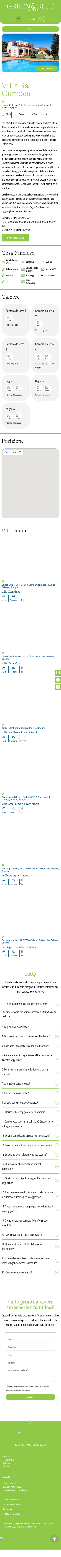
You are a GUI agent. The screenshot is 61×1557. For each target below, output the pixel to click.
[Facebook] (58, 680)
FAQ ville (6, 1466)
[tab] (30, 29)
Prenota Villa (15, 237)
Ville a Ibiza (7, 1457)
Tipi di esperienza (9, 1463)
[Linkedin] (58, 687)
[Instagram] (58, 673)
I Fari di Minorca (8, 1460)
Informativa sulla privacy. (23, 1390)
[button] (18, 19)
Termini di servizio (44, 1386)
